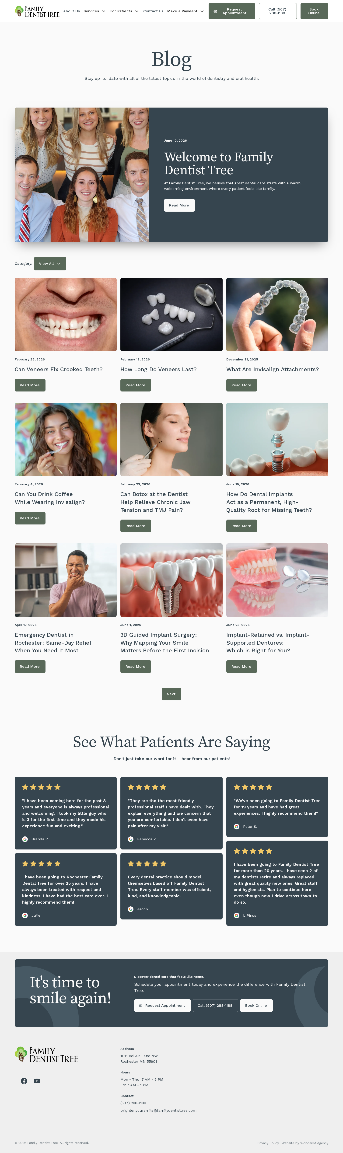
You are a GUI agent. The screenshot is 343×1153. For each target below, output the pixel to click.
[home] (37, 11)
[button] (95, 11)
